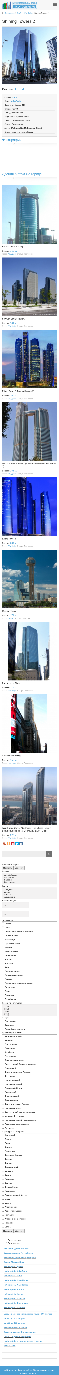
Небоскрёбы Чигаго (14, 1289)
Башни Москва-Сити (14, 1262)
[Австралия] (30, 877)
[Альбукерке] (30, 897)
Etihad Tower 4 (9, 538)
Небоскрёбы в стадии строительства (23, 1341)
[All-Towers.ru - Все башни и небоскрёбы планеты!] (19, 5)
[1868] (30, 1014)
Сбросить (19, 868)
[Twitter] (17, 843)
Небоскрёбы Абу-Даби (15, 1271)
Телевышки (9, 1346)
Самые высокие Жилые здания (20, 1332)
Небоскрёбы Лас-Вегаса (16, 1285)
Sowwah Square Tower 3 (13, 319)
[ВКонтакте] (21, 843)
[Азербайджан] (30, 875)
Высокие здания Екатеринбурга (20, 1257)
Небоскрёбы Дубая (13, 1266)
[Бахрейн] (30, 880)
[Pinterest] (12, 843)
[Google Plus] (4, 843)
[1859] (30, 1011)
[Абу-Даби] (30, 889)
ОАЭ (19, 13)
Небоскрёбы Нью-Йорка (16, 1280)
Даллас (11, 618)
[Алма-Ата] (30, 894)
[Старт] (49, 854)
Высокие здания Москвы (16, 1248)
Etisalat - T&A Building (12, 246)
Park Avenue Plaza (11, 683)
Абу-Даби (28, 13)
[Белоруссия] (30, 882)
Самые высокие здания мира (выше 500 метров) (28, 1314)
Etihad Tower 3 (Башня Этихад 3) (18, 391)
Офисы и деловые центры (17, 1336)
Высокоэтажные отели (15, 1327)
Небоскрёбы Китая (13, 1294)
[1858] (30, 1009)
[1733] (30, 1006)
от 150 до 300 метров (14, 1323)
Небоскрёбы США (13, 1276)
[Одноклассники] (8, 843)
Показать (7, 868)
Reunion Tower (9, 611)
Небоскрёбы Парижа (14, 1307)
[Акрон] (30, 892)
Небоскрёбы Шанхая (14, 1298)
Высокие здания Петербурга (18, 1253)
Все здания (9, 13)
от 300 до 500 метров (14, 1318)
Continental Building (11, 755)
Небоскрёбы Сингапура (16, 1303)
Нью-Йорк (12, 691)
